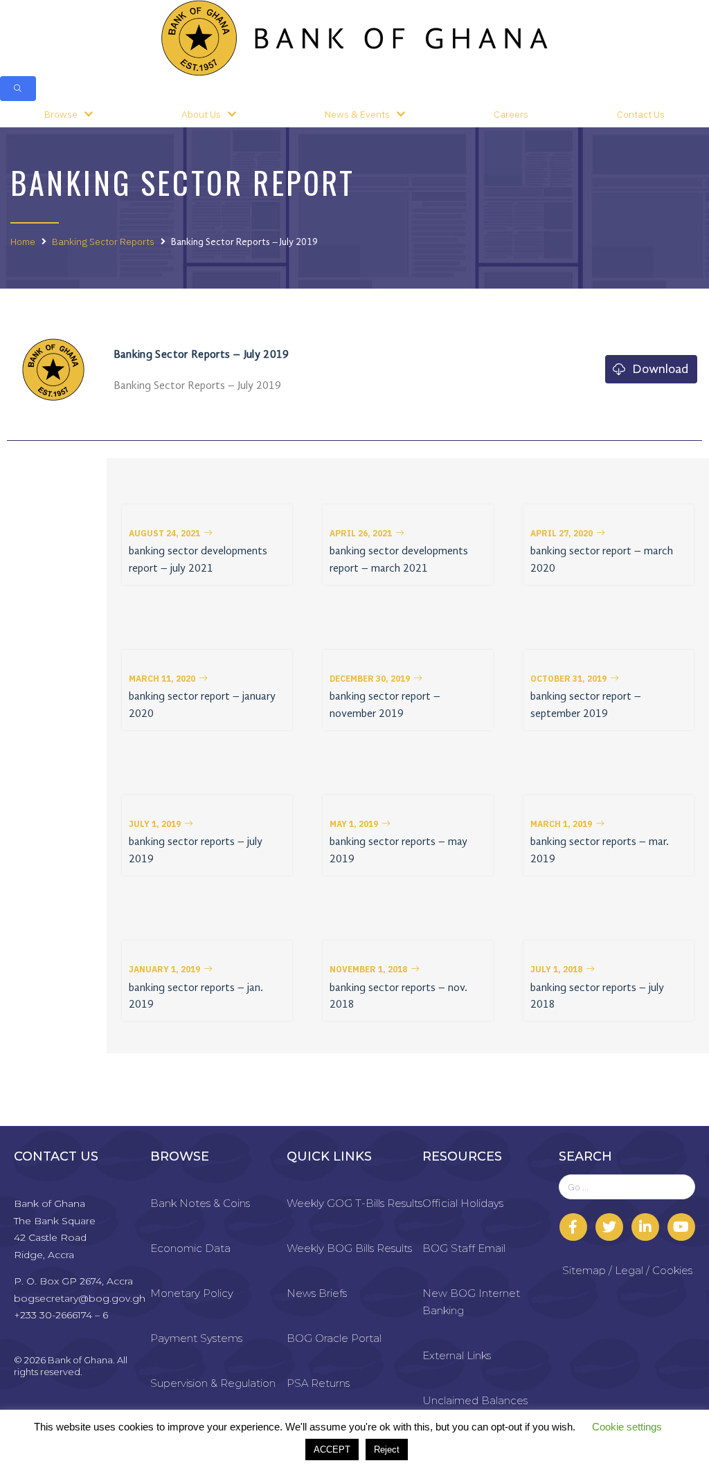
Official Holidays (462, 1203)
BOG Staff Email (463, 1248)
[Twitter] (609, 1227)
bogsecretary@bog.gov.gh (79, 1298)
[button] (171, 533)
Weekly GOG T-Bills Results (354, 1203)
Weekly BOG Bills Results (349, 1248)
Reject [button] (387, 1449)
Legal (629, 1270)
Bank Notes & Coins (200, 1203)
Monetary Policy (191, 1293)
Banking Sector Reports (103, 241)
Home (22, 241)
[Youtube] (681, 1227)
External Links (456, 1355)
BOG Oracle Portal (334, 1338)
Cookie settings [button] (627, 1427)
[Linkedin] (645, 1227)
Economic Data (190, 1248)
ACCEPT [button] (332, 1449)
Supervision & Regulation (213, 1383)
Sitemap (584, 1270)
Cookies (672, 1270)
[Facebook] (573, 1227)
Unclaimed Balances (475, 1400)
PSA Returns (318, 1383)
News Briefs (317, 1293)
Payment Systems (196, 1338)
